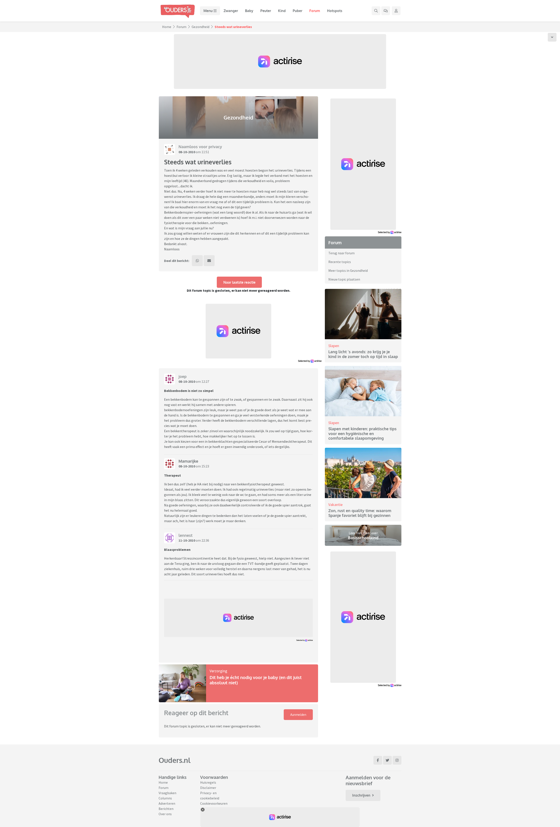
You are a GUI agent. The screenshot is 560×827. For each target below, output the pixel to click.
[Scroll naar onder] (552, 37)
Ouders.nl (175, 760)
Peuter (265, 11)
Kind (282, 11)
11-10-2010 (186, 540)
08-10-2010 (186, 152)
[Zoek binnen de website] (376, 10)
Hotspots (334, 11)
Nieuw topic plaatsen (344, 279)
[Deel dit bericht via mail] (209, 260)
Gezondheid (200, 27)
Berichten (166, 808)
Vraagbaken (167, 793)
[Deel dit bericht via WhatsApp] (197, 260)
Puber (297, 11)
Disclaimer (208, 787)
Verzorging (218, 670)
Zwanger (231, 11)
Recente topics (339, 262)
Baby (249, 11)
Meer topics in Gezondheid (348, 270)
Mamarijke (188, 461)
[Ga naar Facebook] (377, 760)
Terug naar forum (341, 253)
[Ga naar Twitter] (387, 760)
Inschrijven (361, 795)
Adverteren (167, 803)
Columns (165, 798)
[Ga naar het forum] (385, 10)
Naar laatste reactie (239, 282)
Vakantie (335, 504)
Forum (314, 11)
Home (166, 27)
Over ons (165, 814)
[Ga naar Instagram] (397, 760)
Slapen (333, 345)
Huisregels (208, 782)
